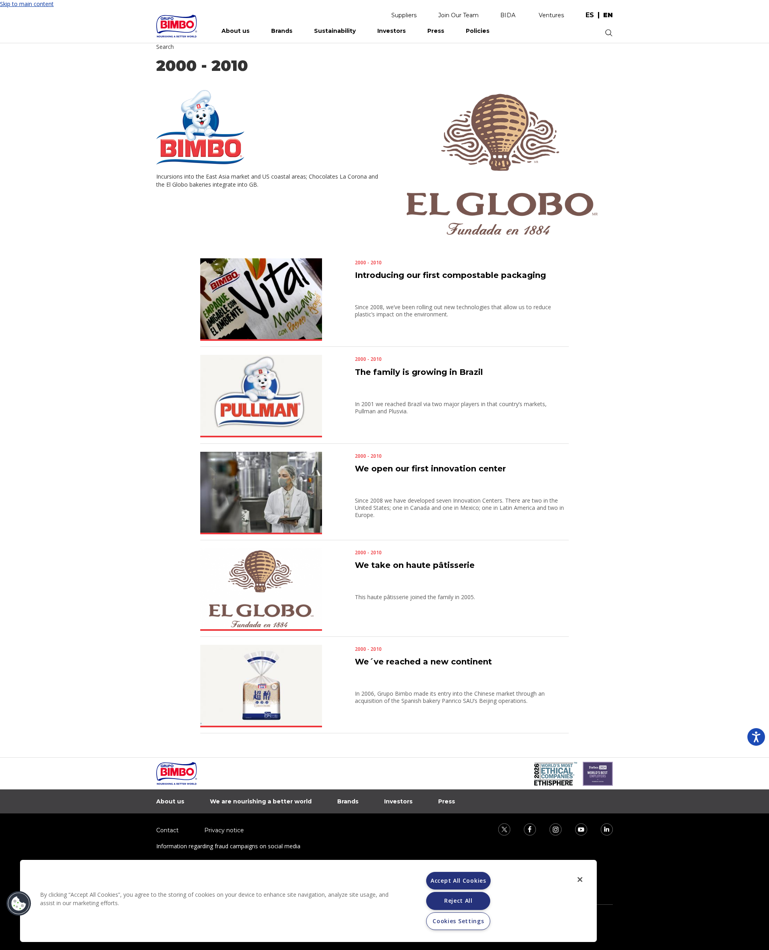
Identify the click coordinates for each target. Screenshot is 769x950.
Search (165, 46)
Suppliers (404, 15)
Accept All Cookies (458, 880)
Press (435, 30)
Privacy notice (224, 830)
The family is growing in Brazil (419, 372)
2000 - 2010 (368, 262)
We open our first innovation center (430, 468)
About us (235, 30)
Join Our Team (458, 15)
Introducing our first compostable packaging (450, 275)
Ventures (551, 15)
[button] (19, 903)
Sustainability (335, 30)
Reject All (458, 900)
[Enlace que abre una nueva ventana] (499, 829)
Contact (167, 830)
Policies (477, 30)
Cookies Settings (458, 921)
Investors (391, 30)
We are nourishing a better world (261, 801)
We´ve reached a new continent (423, 661)
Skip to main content (27, 4)
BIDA (507, 15)
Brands (281, 30)
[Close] (580, 879)
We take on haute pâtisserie (415, 565)
